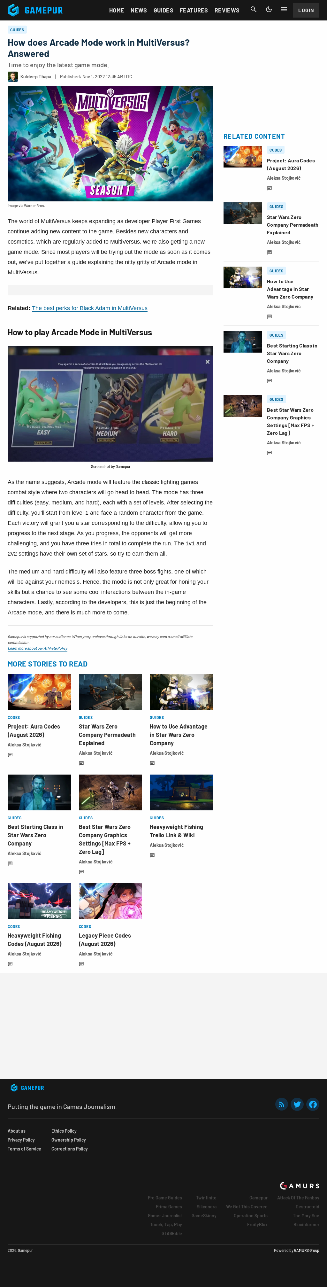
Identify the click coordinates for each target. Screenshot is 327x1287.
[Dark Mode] (268, 9)
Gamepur (258, 1197)
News (139, 10)
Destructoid (307, 1206)
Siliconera (207, 1206)
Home (116, 10)
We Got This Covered (247, 1206)
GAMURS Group (306, 1250)
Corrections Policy (69, 1148)
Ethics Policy (64, 1131)
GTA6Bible (172, 1233)
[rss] (281, 1104)
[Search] (253, 9)
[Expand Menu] (284, 9)
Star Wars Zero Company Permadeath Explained (107, 734)
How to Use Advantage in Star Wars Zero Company (179, 734)
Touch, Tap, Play (166, 1224)
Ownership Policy (68, 1140)
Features (194, 10)
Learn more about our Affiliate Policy (37, 648)
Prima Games (169, 1206)
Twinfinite (206, 1197)
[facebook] (312, 1104)
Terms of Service (24, 1148)
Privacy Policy (21, 1140)
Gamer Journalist (165, 1215)
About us (17, 1131)
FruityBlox (257, 1224)
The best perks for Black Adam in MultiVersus (90, 308)
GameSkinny (204, 1215)
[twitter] (297, 1104)
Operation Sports (251, 1215)
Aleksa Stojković (25, 744)
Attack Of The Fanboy (298, 1197)
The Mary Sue (306, 1215)
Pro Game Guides (165, 1197)
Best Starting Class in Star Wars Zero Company (35, 835)
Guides (163, 10)
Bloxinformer (306, 1224)
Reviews (227, 10)
